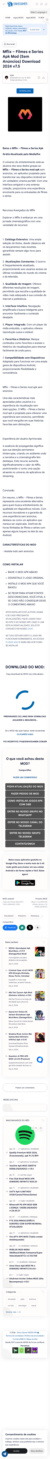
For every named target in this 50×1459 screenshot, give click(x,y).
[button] (46, 4)
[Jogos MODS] (18, 17)
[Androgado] (22, 1326)
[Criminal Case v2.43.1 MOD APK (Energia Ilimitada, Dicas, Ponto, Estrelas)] (40, 949)
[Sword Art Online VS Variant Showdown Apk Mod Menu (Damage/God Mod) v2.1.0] (40, 991)
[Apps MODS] (31, 17)
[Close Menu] (44, 29)
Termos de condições (14, 1311)
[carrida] (23, 1150)
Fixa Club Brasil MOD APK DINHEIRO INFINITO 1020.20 (23, 1156)
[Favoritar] (39, 78)
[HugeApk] (15, 1326)
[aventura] (34, 1221)
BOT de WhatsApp (16, 32)
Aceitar (16, 1451)
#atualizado (9, 891)
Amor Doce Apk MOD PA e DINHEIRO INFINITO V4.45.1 (22, 1243)
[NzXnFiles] (35, 1326)
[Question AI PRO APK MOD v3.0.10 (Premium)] (40, 1035)
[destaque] (33, 1192)
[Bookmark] (41, 4)
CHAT (30, 628)
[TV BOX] (41, 17)
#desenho (22, 891)
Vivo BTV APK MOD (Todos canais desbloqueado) (26, 1214)
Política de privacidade (34, 1311)
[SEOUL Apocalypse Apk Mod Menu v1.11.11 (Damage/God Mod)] (40, 927)
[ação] (23, 1176)
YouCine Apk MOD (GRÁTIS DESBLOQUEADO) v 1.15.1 (22, 1143)
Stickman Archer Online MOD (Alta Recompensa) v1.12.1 (26, 1255)
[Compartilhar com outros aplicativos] (37, 903)
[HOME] (7, 17)
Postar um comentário (25, 1063)
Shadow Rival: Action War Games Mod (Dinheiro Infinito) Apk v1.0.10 (20, 1012)
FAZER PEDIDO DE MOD (25, 769)
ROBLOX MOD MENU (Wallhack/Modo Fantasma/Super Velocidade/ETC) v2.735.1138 (25, 1228)
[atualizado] (35, 1124)
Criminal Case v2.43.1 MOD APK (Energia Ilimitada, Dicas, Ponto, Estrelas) (21, 949)
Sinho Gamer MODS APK (27, 1308)
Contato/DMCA (19, 1315)
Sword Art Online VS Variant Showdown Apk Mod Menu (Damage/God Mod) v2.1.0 (20, 990)
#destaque (35, 891)
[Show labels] (14, 1287)
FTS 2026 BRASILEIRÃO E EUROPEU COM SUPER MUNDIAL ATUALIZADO (25, 1199)
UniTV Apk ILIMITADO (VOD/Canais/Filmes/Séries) (23, 1168)
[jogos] (29, 1150)
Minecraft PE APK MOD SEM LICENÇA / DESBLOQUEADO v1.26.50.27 (23, 1183)
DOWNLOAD (25, 91)
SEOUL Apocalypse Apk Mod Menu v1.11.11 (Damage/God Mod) (19, 926)
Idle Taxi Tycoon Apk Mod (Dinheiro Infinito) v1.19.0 (20, 969)
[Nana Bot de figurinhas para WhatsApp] (28, 1326)
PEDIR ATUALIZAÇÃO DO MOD (25, 762)
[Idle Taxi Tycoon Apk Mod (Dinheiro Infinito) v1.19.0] (40, 971)
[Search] (37, 4)
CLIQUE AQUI (34, 30)
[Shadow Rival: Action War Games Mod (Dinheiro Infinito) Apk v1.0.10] (40, 1013)
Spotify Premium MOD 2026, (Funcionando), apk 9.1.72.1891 (23, 1130)
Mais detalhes (37, 1451)
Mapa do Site (32, 1315)
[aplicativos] (26, 1124)
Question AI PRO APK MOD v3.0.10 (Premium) (19, 1033)
